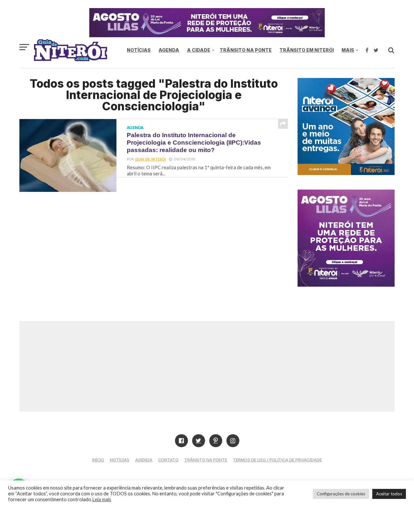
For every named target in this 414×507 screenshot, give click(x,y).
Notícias (139, 50)
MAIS (348, 50)
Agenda (168, 50)
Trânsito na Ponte (246, 50)
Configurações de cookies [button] (341, 493)
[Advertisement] (207, 366)
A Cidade (198, 50)
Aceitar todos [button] (389, 493)
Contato (168, 459)
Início (98, 459)
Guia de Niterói (150, 159)
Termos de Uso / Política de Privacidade (277, 459)
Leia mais (101, 499)
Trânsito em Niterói (306, 50)
